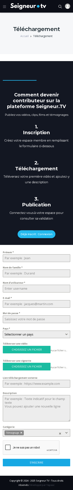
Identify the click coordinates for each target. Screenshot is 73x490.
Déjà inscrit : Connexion (36, 234)
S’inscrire (36, 462)
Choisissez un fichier (27, 349)
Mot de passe (11, 313)
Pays (6, 328)
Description (9, 393)
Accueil (24, 36)
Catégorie (9, 427)
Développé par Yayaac (41, 485)
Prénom (8, 252)
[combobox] (36, 334)
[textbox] (33, 334)
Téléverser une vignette (17, 360)
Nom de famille (13, 267)
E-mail (7, 298)
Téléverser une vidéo (15, 343)
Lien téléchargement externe (20, 377)
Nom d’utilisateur (14, 282)
